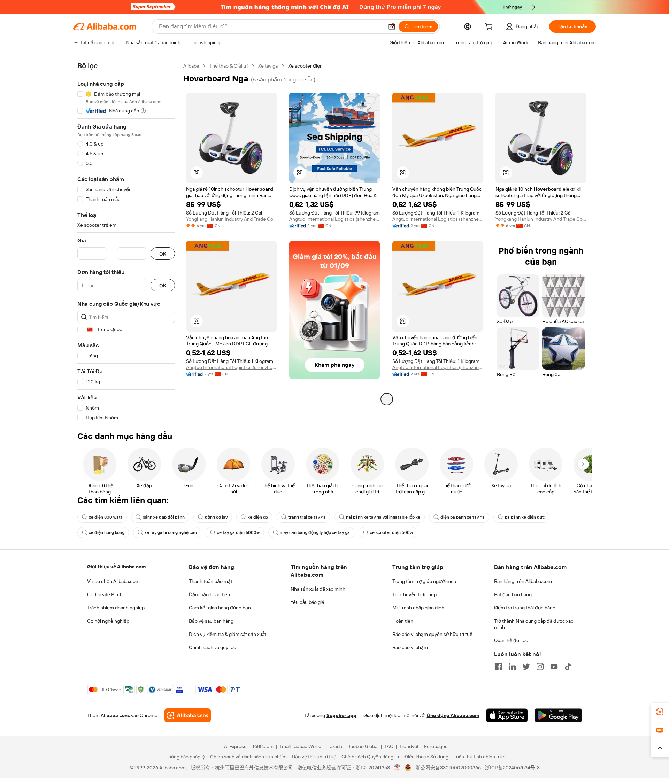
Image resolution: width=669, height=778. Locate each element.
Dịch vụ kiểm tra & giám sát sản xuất (227, 634)
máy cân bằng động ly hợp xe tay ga (315, 532)
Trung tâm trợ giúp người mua (424, 581)
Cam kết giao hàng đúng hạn (220, 607)
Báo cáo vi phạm (410, 647)
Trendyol (408, 746)
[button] (391, 26)
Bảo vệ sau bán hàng (211, 621)
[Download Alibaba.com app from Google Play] (558, 715)
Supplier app (341, 715)
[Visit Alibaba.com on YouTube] (554, 666)
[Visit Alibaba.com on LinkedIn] (512, 666)
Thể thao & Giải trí (228, 66)
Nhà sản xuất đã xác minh (318, 589)
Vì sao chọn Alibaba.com (113, 581)
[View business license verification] (397, 767)
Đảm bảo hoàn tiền (209, 594)
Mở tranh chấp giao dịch (418, 607)
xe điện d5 (258, 517)
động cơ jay (216, 517)
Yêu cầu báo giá (307, 602)
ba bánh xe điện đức (525, 517)
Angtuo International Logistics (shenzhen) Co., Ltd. (334, 219)
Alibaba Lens (115, 715)
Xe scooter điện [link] (305, 66)
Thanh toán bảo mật (210, 581)
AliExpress (235, 746)
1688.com (263, 746)
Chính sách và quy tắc (212, 647)
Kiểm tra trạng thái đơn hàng (524, 607)
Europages (435, 746)
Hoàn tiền (402, 621)
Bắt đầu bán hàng (513, 594)
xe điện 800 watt (105, 517)
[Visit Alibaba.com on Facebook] (498, 666)
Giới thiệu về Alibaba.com (116, 566)
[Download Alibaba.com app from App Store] (507, 715)
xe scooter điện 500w (391, 532)
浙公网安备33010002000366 (448, 767)
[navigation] (126, 242)
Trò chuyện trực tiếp (414, 594)
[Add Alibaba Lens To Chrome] (187, 715)
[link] (660, 712)
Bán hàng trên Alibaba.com (523, 581)
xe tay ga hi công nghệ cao (171, 532)
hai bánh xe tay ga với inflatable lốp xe (383, 517)
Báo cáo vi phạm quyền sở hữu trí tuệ (432, 634)
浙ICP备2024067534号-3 (512, 767)
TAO (388, 746)
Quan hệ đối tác (511, 640)
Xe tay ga (268, 66)
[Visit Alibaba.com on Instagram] (540, 666)
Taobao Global (363, 746)
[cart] (490, 27)
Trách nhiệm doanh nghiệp (116, 607)
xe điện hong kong (106, 532)
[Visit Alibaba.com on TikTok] (568, 666)
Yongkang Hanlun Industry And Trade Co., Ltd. (231, 219)
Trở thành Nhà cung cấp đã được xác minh (534, 624)
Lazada (334, 746)
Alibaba (191, 66)
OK (162, 254)
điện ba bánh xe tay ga (462, 517)
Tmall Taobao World (300, 746)
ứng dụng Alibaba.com (453, 715)
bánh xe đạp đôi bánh (164, 517)
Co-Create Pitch (105, 594)
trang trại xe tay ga (307, 517)
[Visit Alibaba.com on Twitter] (526, 666)
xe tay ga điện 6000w (238, 532)
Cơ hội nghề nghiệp (108, 621)
